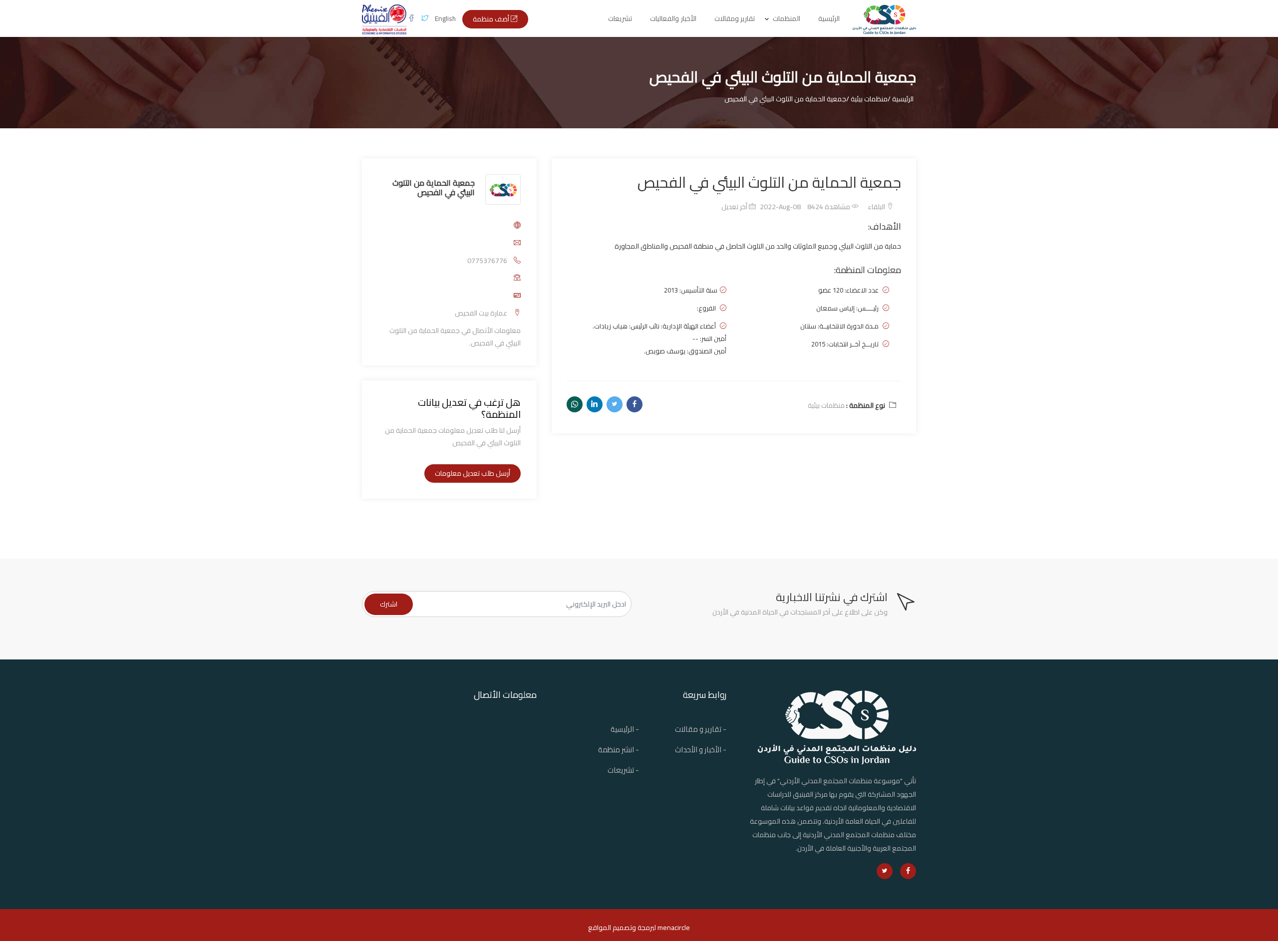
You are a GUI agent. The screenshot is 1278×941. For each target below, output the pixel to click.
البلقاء (877, 206)
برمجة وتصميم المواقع (621, 927)
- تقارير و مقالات (700, 729)
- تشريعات (623, 770)
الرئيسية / (901, 98)
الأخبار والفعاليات (673, 18)
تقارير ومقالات (734, 18)
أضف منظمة (492, 18)
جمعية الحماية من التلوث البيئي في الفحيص (433, 187)
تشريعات (620, 18)
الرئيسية (829, 18)
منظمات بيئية (826, 405)
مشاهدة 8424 (829, 206)
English (445, 18)
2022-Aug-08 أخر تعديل (761, 206)
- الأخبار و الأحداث (700, 749)
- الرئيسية (625, 729)
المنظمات (786, 18)
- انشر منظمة (618, 749)
